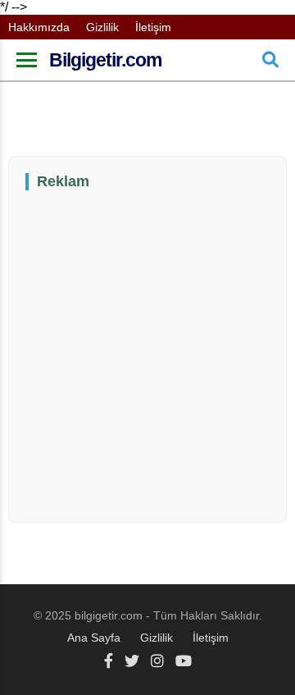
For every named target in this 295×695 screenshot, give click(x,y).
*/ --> (131, 322)
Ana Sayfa (93, 637)
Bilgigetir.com (105, 60)
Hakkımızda (39, 27)
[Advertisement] (147, 354)
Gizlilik (102, 27)
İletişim (153, 27)
